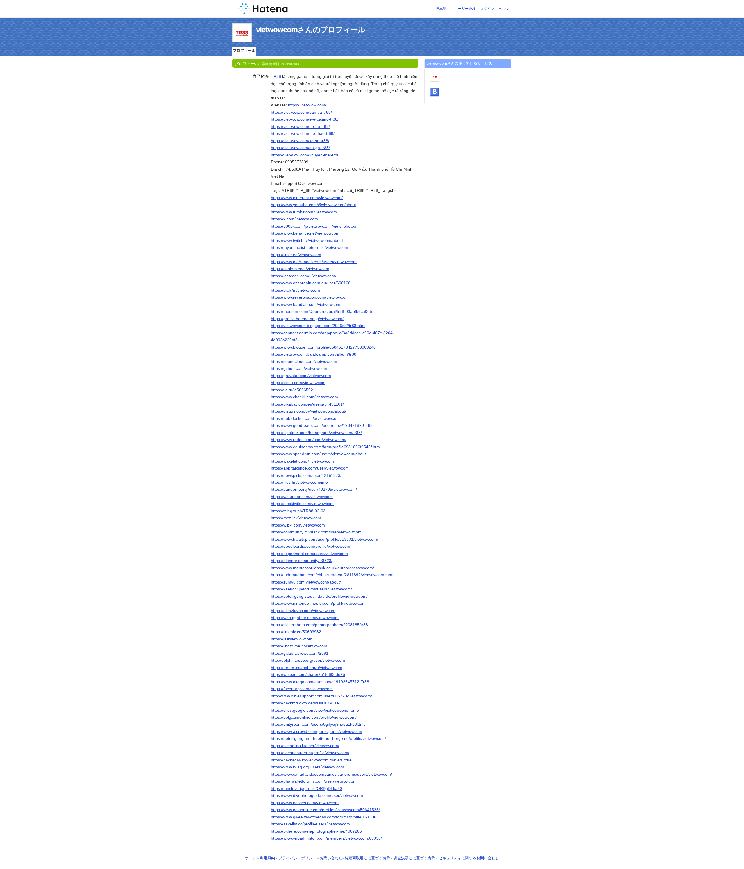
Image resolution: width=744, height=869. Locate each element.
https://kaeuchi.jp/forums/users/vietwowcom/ (311, 589)
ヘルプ (504, 9)
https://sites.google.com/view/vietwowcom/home (315, 710)
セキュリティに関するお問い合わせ (469, 858)
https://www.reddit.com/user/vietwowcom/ (308, 439)
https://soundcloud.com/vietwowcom (304, 361)
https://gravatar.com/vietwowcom (301, 375)
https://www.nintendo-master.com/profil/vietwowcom (318, 603)
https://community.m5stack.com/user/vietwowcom (316, 532)
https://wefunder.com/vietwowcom (302, 496)
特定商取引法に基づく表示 (367, 858)
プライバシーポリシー (297, 858)
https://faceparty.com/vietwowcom (302, 688)
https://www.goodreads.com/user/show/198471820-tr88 (322, 425)
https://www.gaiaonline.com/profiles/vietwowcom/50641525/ (325, 809)
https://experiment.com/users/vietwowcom (309, 553)
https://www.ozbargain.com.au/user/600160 (310, 283)
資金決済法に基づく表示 (414, 858)
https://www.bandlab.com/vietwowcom (305, 304)
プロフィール (244, 50)
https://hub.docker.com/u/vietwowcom (305, 418)
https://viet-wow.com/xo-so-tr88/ (300, 140)
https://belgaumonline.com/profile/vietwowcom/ (314, 717)
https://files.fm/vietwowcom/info (299, 482)
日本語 (441, 9)
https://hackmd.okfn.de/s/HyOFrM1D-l (305, 703)
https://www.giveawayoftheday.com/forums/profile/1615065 (325, 817)
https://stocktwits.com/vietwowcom (302, 503)
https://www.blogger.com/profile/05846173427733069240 (323, 347)
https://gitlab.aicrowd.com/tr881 (299, 653)
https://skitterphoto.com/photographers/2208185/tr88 (319, 624)
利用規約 (267, 858)
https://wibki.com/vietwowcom (298, 525)
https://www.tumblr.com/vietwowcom (304, 212)
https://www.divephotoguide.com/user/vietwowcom (317, 795)
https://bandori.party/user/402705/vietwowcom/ (314, 489)
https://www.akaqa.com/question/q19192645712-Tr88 (320, 681)
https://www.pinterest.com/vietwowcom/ (307, 197)
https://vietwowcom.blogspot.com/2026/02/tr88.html (318, 325)
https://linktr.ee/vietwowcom (296, 254)
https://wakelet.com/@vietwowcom (302, 461)
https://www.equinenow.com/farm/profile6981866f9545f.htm (325, 447)
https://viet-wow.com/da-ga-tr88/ (300, 147)
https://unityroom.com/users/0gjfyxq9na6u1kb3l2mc (318, 724)
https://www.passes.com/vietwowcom (305, 802)
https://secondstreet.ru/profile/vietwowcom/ (310, 752)
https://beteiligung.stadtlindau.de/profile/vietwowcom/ (319, 596)
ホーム (250, 858)
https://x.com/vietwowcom (294, 219)
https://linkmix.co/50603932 (296, 631)
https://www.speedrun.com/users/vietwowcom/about (318, 454)
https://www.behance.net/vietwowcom (305, 233)
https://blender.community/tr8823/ (301, 560)
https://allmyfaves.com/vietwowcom (303, 610)
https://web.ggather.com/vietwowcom (305, 617)
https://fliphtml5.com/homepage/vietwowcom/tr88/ (316, 432)
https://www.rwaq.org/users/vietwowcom (307, 767)
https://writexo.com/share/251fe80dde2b (308, 674)
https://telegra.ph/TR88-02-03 (298, 510)
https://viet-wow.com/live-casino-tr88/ (305, 119)
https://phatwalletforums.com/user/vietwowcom (314, 781)
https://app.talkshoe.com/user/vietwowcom (310, 468)
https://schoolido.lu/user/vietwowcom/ (305, 745)
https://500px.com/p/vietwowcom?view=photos (313, 226)
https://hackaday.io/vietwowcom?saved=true (311, 760)
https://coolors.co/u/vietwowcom (300, 268)
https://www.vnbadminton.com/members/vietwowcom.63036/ (326, 838)
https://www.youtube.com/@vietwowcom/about (313, 204)
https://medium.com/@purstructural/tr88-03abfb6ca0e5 (321, 311)
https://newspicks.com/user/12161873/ (306, 475)
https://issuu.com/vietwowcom (298, 382)
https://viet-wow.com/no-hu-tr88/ (300, 126)
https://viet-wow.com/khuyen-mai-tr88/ (306, 155)
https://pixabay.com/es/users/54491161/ (307, 404)
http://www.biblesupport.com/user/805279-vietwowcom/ (321, 696)
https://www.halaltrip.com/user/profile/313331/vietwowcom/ (324, 539)
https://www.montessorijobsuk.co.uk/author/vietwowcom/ (322, 567)
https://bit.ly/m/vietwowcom (295, 290)
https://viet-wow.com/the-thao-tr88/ (303, 133)
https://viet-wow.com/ (307, 105)
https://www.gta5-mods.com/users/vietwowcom (314, 261)
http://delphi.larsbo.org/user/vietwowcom (308, 660)
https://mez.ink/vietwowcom (296, 517)
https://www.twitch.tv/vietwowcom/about (307, 240)
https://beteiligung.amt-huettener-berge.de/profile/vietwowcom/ (328, 738)
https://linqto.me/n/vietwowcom (299, 646)
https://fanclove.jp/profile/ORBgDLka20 (306, 788)
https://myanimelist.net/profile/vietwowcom (309, 247)
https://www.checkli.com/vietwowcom (304, 397)
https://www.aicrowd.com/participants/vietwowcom (316, 731)
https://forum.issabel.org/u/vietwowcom (306, 667)
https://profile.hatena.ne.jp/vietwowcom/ (307, 318)
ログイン (487, 9)
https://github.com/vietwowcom (299, 368)
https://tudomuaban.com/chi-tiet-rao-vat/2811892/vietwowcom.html (332, 574)
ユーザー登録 (465, 9)
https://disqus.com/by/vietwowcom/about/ (308, 411)
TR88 (276, 76)
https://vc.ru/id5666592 (292, 390)
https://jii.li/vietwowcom (291, 639)
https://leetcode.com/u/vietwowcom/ (303, 276)
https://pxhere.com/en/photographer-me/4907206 (316, 831)
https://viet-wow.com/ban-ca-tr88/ (301, 112)
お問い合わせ (331, 858)
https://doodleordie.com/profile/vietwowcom (310, 546)
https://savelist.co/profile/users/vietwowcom (310, 824)
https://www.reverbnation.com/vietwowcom (310, 297)
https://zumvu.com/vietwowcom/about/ (306, 582)
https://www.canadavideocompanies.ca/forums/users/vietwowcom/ (331, 774)
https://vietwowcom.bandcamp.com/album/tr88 (313, 354)
